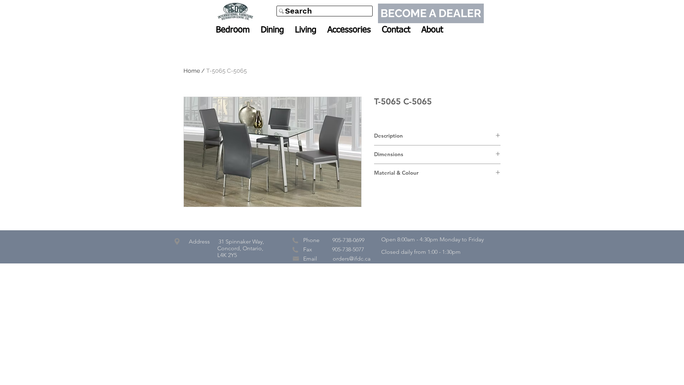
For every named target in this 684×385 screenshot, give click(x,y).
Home (191, 70)
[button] (233, 30)
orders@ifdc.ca (351, 258)
